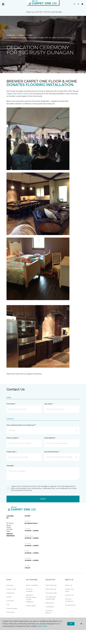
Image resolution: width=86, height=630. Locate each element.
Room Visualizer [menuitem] (32, 585)
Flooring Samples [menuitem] (29, 590)
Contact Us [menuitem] (69, 595)
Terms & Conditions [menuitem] (69, 600)
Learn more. (42, 626)
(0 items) (82, 4)
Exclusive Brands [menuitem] (49, 612)
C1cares (29, 35)
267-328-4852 (57, 12)
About (21, 35)
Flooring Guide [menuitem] (51, 593)
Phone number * (13, 438)
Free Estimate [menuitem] (12, 608)
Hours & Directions (11, 535)
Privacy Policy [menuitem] (70, 605)
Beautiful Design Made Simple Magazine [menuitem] (31, 598)
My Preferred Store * (51, 451)
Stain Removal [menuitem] (51, 585)
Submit (43, 499)
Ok (71, 624)
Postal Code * (11, 451)
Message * (10, 465)
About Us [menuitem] (68, 585)
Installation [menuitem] (50, 607)
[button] (74, 4)
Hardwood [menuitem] (10, 593)
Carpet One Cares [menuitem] (69, 590)
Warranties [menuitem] (50, 603)
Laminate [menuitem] (10, 601)
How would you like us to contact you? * (21, 425)
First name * (11, 404)
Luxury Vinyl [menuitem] (11, 589)
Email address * (49, 438)
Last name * (48, 404)
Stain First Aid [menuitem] (51, 589)
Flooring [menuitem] (10, 585)
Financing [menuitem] (10, 612)
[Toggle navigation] (3, 4)
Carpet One (11, 35)
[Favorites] (78, 4)
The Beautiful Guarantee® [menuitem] (51, 598)
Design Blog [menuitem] (30, 606)
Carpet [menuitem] (9, 597)
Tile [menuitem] (8, 605)
